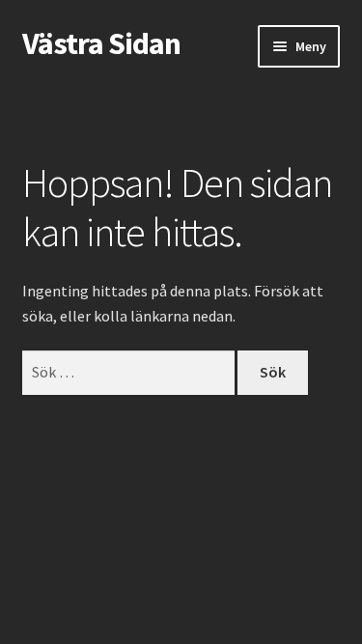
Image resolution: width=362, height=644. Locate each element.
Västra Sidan (101, 43)
